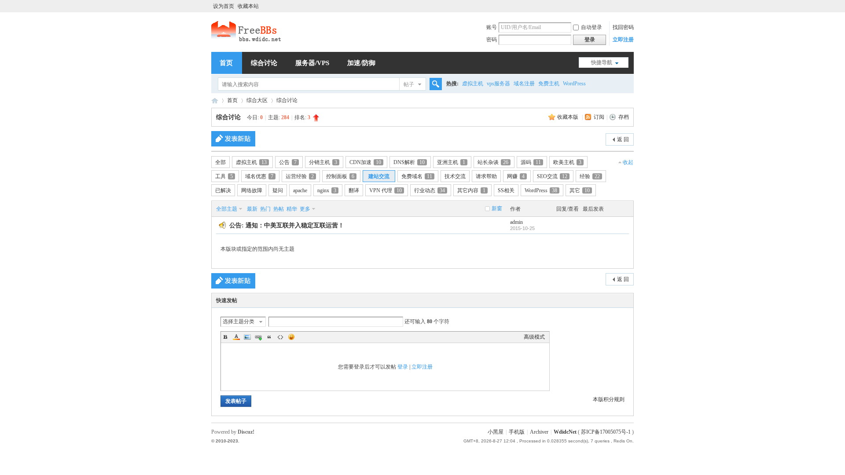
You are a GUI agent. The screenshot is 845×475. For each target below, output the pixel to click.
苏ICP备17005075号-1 (606, 432)
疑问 (277, 190)
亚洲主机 (451, 162)
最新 (252, 209)
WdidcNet (565, 432)
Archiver (539, 432)
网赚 (516, 176)
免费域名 (416, 176)
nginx (326, 190)
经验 (590, 176)
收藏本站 (248, 6)
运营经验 (300, 176)
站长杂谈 (493, 162)
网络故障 (251, 190)
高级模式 (534, 337)
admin (516, 222)
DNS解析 (409, 162)
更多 (305, 209)
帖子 (409, 84)
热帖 (278, 209)
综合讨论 (264, 62)
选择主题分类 (238, 321)
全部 (220, 162)
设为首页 (223, 6)
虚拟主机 (472, 83)
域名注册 (524, 83)
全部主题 (226, 209)
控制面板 (340, 176)
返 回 (623, 139)
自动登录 (591, 27)
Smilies (291, 336)
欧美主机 (567, 162)
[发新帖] (233, 138)
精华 (292, 209)
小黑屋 (495, 432)
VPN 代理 (385, 190)
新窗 (497, 208)
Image (247, 336)
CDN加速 (365, 162)
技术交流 (455, 176)
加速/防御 (361, 62)
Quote (269, 336)
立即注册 (623, 40)
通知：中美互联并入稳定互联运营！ (295, 225)
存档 (623, 117)
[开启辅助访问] (631, 6)
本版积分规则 (609, 399)
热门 (265, 209)
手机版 (517, 432)
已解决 (223, 190)
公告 (288, 162)
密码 (491, 40)
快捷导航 (601, 62)
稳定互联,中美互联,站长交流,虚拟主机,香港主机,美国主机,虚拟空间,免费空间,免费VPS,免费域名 (214, 100)
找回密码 (623, 27)
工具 (224, 176)
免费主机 (548, 83)
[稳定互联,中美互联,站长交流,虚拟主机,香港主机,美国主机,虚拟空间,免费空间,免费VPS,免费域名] (247, 40)
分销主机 (323, 162)
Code (280, 336)
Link (258, 336)
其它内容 (471, 190)
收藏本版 (568, 117)
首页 (226, 62)
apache (300, 190)
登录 (402, 367)
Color (236, 336)
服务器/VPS (312, 62)
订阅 (599, 117)
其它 (579, 190)
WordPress (574, 83)
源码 (531, 162)
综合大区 (257, 100)
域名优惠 (259, 176)
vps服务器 (498, 83)
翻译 (354, 190)
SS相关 (506, 190)
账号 (491, 27)
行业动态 (429, 190)
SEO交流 (552, 176)
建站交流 (378, 176)
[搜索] (434, 84)
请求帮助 (486, 176)
